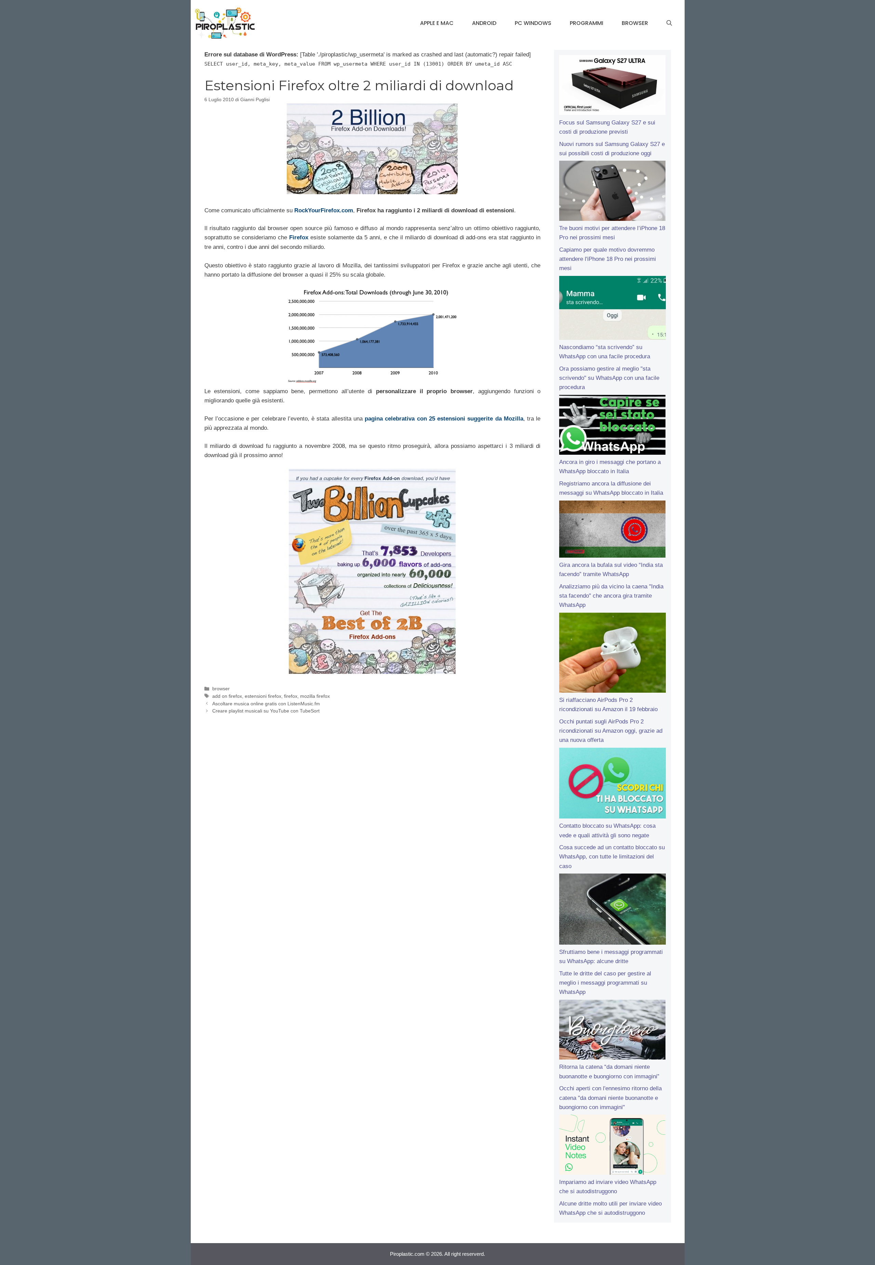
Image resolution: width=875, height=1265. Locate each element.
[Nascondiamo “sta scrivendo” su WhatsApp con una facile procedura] (612, 309)
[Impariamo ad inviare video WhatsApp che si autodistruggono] (612, 1146)
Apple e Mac (437, 23)
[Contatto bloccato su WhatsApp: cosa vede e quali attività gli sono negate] (612, 785)
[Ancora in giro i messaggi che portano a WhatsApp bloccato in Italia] (612, 426)
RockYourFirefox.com (323, 210)
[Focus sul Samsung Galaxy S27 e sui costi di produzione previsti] (612, 86)
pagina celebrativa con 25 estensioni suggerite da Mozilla (444, 418)
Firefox (298, 237)
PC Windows (533, 23)
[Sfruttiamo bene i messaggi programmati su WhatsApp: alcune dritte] (612, 910)
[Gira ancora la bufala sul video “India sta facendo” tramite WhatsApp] (612, 530)
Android (484, 23)
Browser (635, 23)
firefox (290, 696)
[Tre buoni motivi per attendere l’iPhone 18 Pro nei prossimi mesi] (612, 192)
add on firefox (227, 696)
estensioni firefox (263, 696)
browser (221, 688)
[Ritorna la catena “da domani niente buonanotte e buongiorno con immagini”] (612, 1031)
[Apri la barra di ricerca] (669, 23)
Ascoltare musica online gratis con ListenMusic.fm (266, 703)
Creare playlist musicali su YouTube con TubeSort (266, 711)
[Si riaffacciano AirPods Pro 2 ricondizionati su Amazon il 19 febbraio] (612, 654)
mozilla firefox (315, 696)
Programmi (586, 23)
